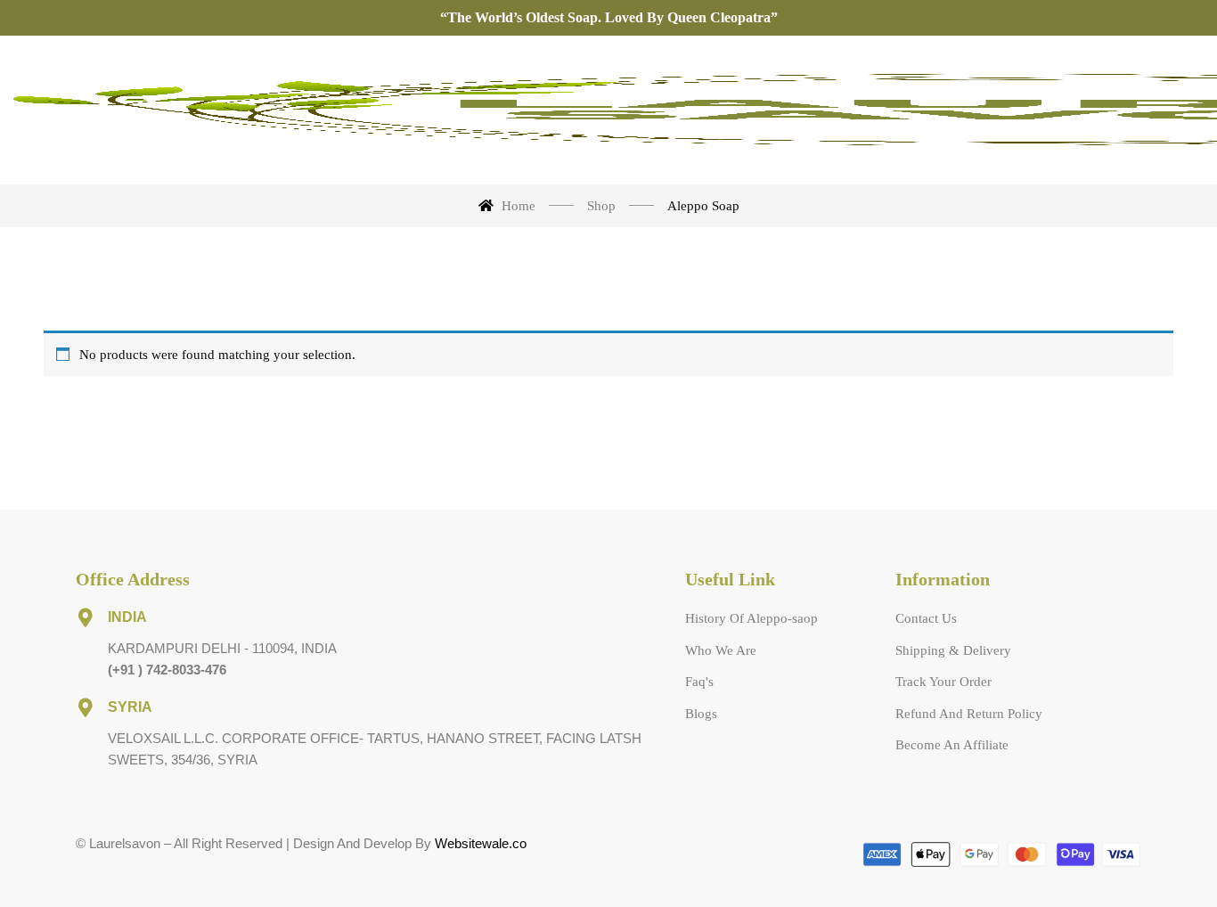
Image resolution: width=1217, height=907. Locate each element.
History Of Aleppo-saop (751, 618)
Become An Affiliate (952, 745)
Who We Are (720, 650)
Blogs (701, 714)
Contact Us (926, 618)
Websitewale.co (481, 843)
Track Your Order (943, 681)
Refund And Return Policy (968, 714)
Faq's (699, 681)
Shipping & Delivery (953, 650)
